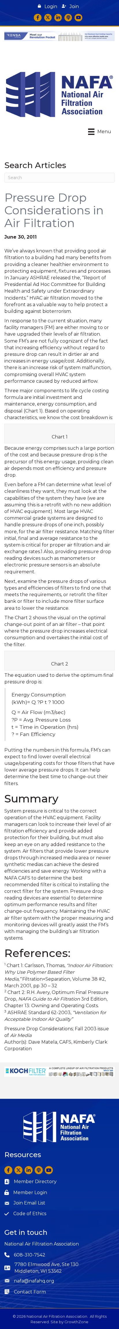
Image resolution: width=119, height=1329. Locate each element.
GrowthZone (76, 1321)
